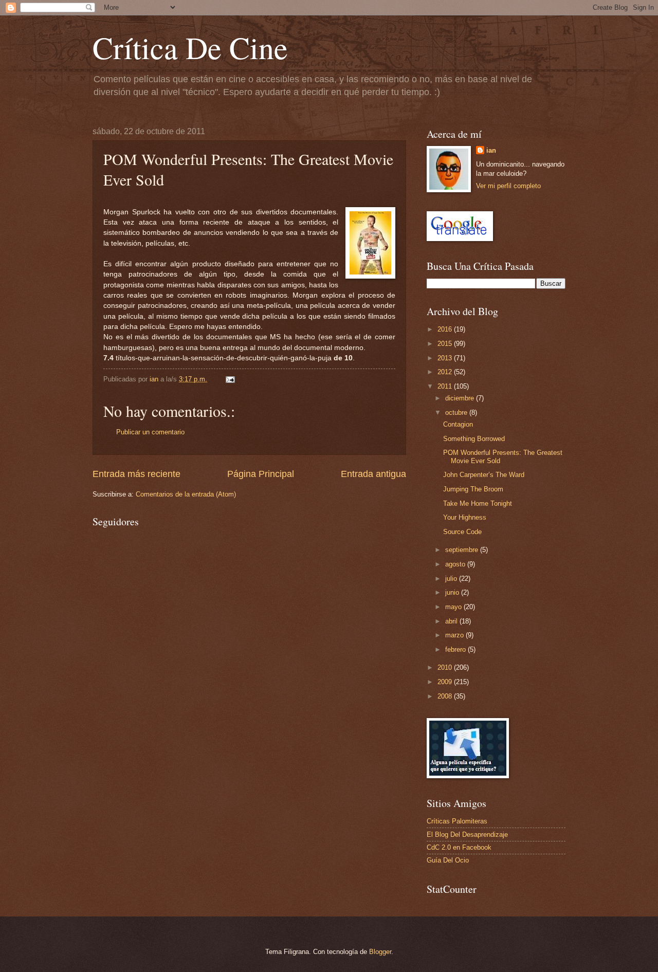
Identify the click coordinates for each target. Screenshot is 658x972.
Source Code (462, 532)
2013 (445, 358)
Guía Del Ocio (448, 860)
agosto (456, 564)
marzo (455, 635)
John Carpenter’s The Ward (483, 475)
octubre (457, 412)
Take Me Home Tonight (477, 503)
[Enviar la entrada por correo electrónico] (230, 379)
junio (453, 592)
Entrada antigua (373, 474)
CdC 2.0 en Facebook (459, 847)
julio (452, 578)
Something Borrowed (474, 439)
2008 (445, 696)
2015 (445, 343)
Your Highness (464, 517)
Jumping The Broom (473, 489)
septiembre (462, 550)
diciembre (460, 398)
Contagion (458, 424)
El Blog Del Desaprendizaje (467, 834)
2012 (445, 372)
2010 (445, 667)
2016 (445, 329)
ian (491, 150)
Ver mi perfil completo (508, 186)
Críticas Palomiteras (457, 821)
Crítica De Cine (190, 47)
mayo (454, 607)
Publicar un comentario (150, 432)
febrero (456, 649)
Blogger (380, 952)
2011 (445, 386)
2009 (445, 682)
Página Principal (260, 474)
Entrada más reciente (136, 474)
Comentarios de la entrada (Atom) (186, 494)
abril (452, 621)
